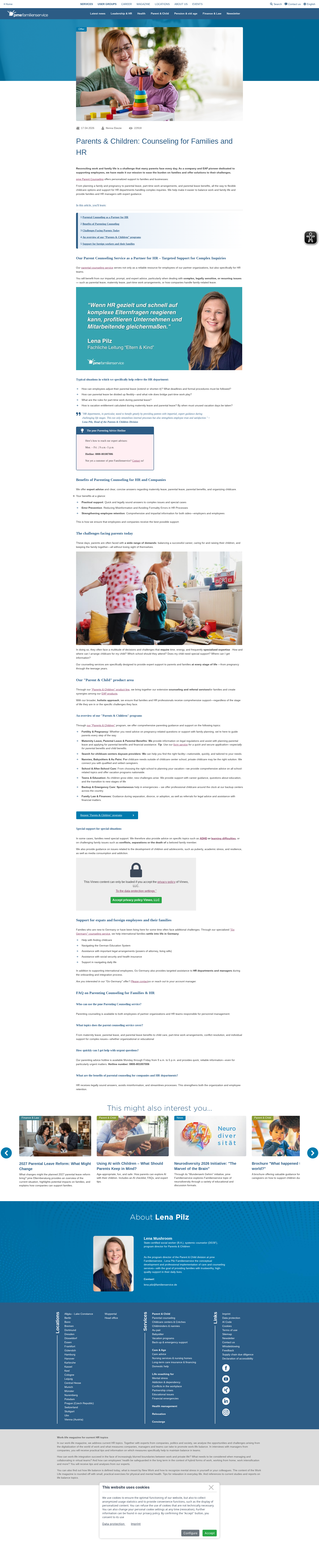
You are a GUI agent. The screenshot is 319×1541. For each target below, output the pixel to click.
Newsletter (233, 13)
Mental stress (160, 1378)
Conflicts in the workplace (167, 1386)
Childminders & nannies (166, 1326)
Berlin (67, 1317)
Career (126, 4)
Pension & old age (185, 13)
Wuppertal (111, 1313)
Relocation (159, 1413)
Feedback (228, 1350)
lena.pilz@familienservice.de (160, 1284)
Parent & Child (160, 13)
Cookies (227, 1326)
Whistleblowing (231, 1346)
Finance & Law (212, 13)
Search (276, 5)
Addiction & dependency (166, 1382)
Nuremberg (71, 1395)
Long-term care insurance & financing (174, 1362)
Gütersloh (70, 1350)
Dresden (69, 1334)
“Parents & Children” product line (110, 689)
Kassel (68, 1366)
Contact (136, 460)
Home (9, 4)
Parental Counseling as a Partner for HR (105, 217)
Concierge (158, 1421)
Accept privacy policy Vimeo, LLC (136, 900)
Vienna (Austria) (73, 1419)
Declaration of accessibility (237, 1358)
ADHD (203, 838)
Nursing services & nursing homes (172, 1358)
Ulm (66, 1415)
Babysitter (158, 1334)
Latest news (97, 13)
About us (181, 4)
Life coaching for (163, 1374)
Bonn (67, 1321)
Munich (68, 1386)
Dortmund (70, 1330)
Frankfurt (69, 1346)
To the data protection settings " (136, 890)
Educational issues (163, 1394)
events (197, 4)
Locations (162, 4)
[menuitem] (86, 4)
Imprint (226, 1313)
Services (86, 4)
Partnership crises (162, 1390)
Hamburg (69, 1354)
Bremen (69, 1326)
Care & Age (159, 1350)
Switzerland (71, 1407)
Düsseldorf (70, 1338)
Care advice (159, 1354)
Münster (69, 1391)
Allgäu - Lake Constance (78, 1313)
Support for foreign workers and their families (109, 244)
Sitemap (227, 1334)
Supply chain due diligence (237, 1354)
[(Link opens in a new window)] (226, 1368)
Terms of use (229, 1330)
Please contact (139, 981)
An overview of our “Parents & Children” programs (112, 237)
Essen (68, 1342)
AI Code (227, 1321)
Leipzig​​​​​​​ (68, 1378)
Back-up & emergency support (170, 1342)
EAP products (109, 693)
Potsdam (69, 1399)
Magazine (143, 4)
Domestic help (160, 1366)
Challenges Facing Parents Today (101, 230)
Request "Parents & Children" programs (101, 815)
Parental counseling (163, 1317)
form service (180, 744)
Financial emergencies (165, 1398)
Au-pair (156, 1330)
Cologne (69, 1374)
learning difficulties (223, 838)
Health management (164, 1406)
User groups (107, 4)
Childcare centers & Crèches (169, 1321)
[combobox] (309, 4)
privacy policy (166, 881)
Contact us (294, 4)
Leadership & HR (121, 13)
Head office (111, 1317)
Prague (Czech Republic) (79, 1403)
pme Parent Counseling (90, 179)
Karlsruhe (70, 1362)
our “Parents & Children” (101, 725)
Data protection (231, 1317)
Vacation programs (163, 1338)
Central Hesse (72, 1382)
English (311, 4)
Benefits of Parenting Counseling (101, 224)
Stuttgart (69, 1411)
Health (141, 13)
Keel (67, 1370)
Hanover (69, 1358)
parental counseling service (97, 267)
